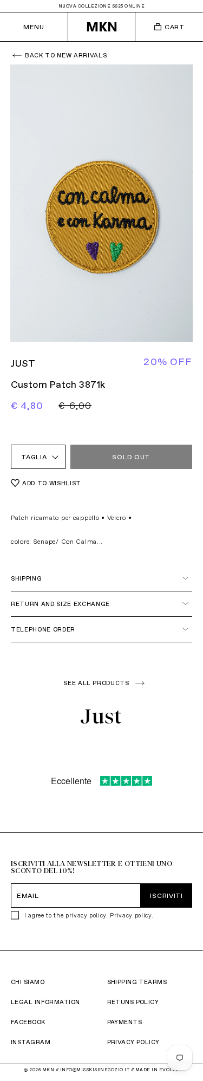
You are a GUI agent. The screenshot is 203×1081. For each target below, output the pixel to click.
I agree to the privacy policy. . (88, 915)
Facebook (28, 1022)
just (23, 363)
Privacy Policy (133, 1042)
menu (33, 27)
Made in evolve (157, 1069)
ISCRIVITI (166, 895)
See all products (96, 683)
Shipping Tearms (137, 982)
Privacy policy (130, 915)
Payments (124, 1022)
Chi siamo (27, 982)
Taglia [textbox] (34, 457)
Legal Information (45, 1002)
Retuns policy (133, 1002)
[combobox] (38, 457)
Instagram (30, 1042)
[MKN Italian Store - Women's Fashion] (101, 26)
